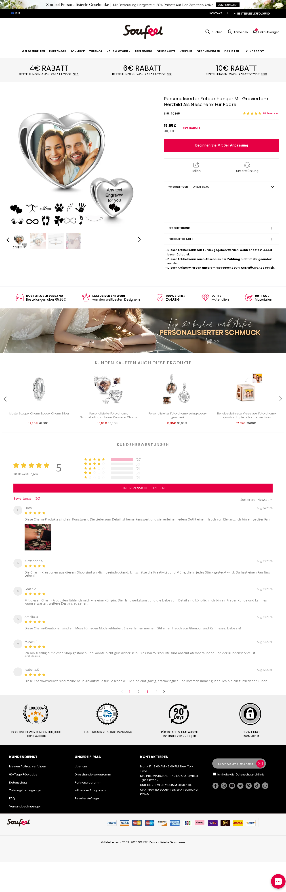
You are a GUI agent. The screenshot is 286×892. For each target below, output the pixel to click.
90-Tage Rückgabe (23, 769)
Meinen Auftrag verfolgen (27, 761)
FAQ (12, 793)
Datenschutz (18, 777)
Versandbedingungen (25, 801)
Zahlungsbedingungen (25, 785)
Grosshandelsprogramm (93, 769)
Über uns (81, 761)
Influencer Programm (90, 785)
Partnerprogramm (88, 777)
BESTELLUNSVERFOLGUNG (253, 13)
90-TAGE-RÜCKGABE (248, 268)
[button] (213, 31)
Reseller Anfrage (87, 793)
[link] (33, 51)
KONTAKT (216, 13)
